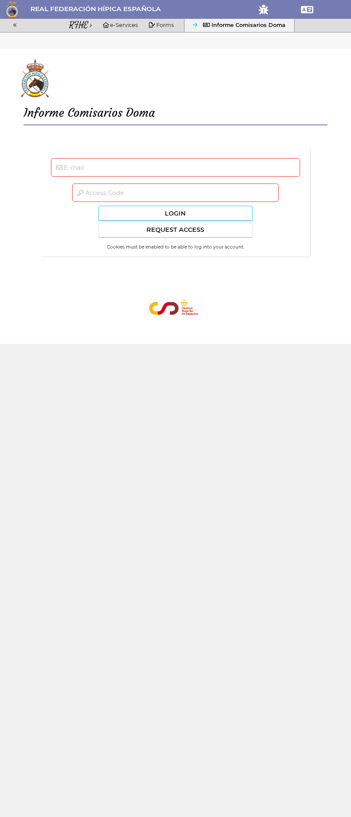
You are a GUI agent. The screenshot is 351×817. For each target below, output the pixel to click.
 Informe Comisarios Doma (244, 25)
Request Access (175, 230)
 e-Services (120, 25)
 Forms (161, 25)
